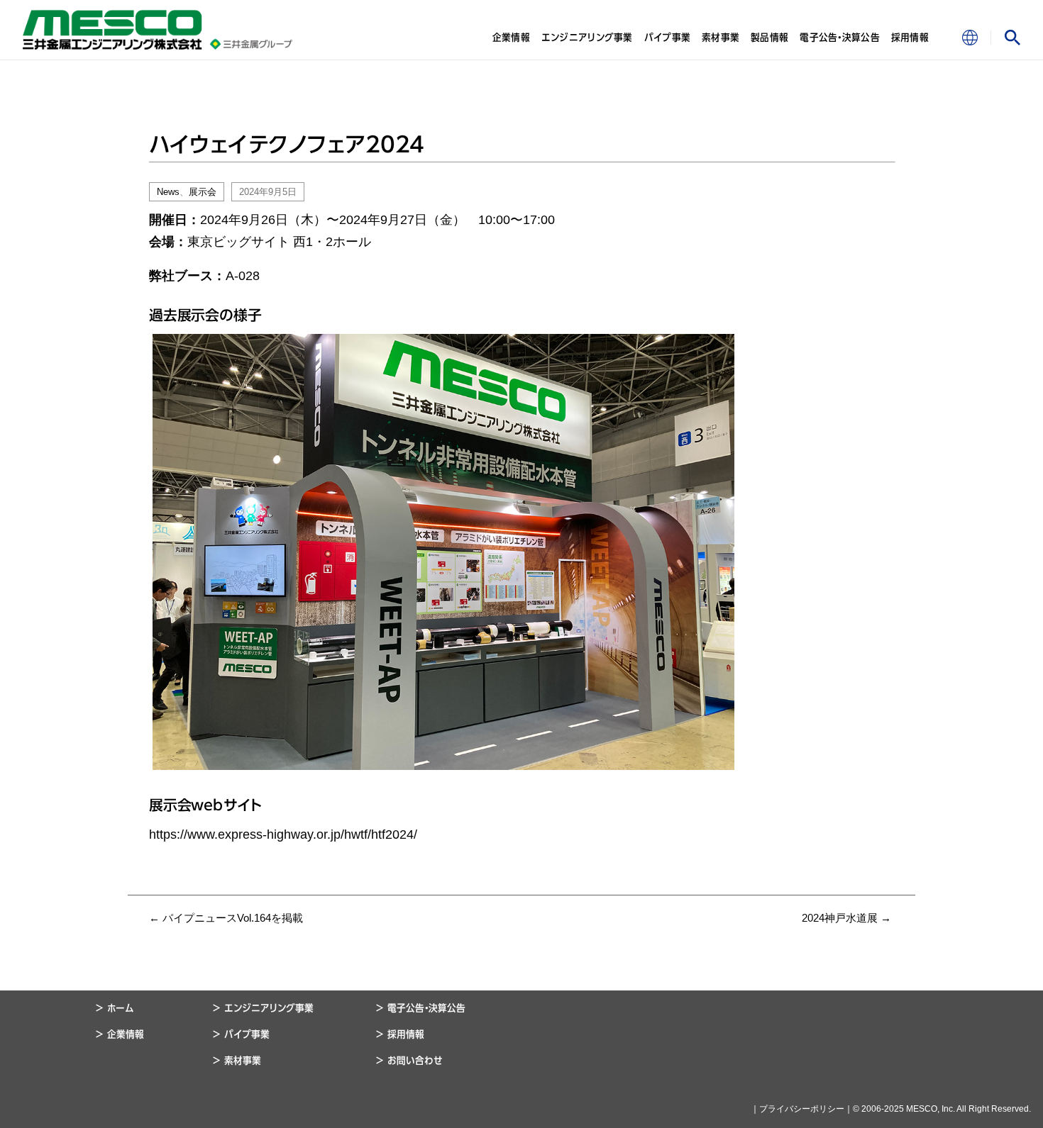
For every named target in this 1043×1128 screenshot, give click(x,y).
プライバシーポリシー (801, 1109)
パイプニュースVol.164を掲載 (226, 918)
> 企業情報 (120, 1034)
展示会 (202, 191)
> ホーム (115, 1008)
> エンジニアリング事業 (263, 1008)
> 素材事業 (237, 1061)
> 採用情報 (400, 1034)
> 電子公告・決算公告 (420, 1008)
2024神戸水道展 (846, 918)
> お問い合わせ (409, 1061)
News (168, 191)
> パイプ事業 (241, 1034)
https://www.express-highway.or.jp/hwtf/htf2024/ (283, 834)
